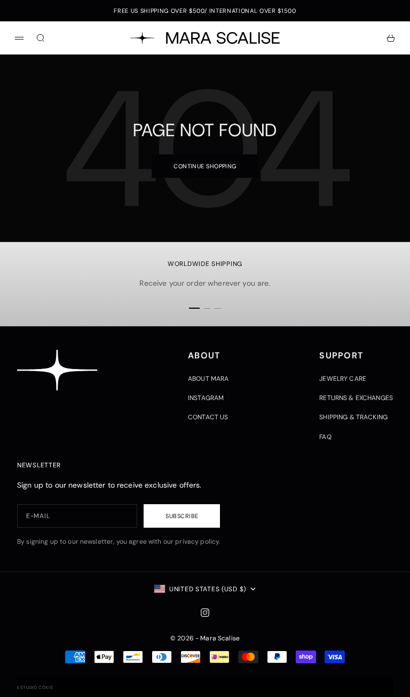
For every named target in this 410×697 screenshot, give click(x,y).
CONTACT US (208, 417)
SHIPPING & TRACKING (353, 417)
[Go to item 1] (194, 308)
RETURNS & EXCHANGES (356, 398)
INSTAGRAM (206, 398)
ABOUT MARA (208, 378)
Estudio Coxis (35, 687)
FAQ (325, 437)
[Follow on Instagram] (205, 612)
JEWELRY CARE (342, 378)
